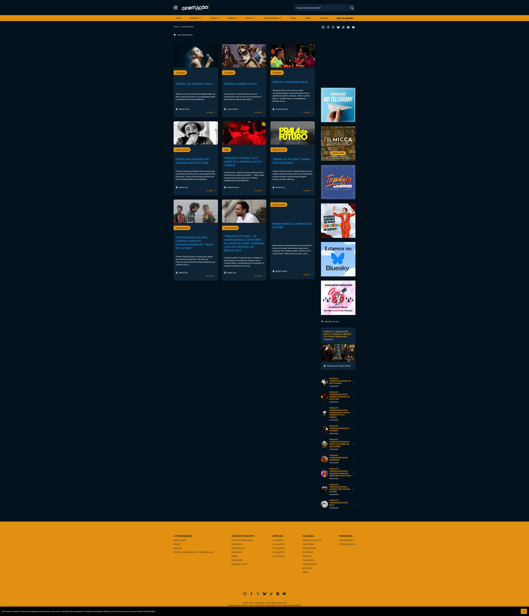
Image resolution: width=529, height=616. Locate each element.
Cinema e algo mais (312, 540)
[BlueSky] (338, 27)
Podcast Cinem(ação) (242, 540)
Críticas (213, 18)
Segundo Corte (239, 564)
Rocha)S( (307, 556)
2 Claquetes (278, 544)
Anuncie (324, 18)
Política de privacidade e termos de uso (193, 552)
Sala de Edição (346, 540)
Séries (308, 18)
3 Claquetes (278, 548)
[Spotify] (348, 27)
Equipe (177, 544)
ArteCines (307, 568)
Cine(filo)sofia (310, 564)
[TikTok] (343, 27)
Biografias (236, 552)
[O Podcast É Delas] (338, 297)
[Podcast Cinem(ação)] (338, 220)
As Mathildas (237, 548)
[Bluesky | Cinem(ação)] (338, 259)
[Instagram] (323, 27)
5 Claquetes (278, 556)
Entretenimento (271, 18)
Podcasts (194, 18)
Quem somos (180, 540)
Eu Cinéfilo (308, 552)
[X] (333, 27)
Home (178, 18)
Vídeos (231, 18)
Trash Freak (309, 560)
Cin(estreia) (308, 544)
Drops (234, 556)
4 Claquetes (278, 552)
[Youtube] (353, 27)
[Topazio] (338, 181)
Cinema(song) (309, 548)
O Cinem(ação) (183, 535)
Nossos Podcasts (242, 535)
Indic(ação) (237, 560)
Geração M (236, 544)
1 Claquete (278, 540)
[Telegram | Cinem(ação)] (338, 104)
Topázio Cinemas (347, 544)
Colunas (249, 18)
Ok (524, 611)
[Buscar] (352, 8)
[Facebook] (328, 27)
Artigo (293, 18)
